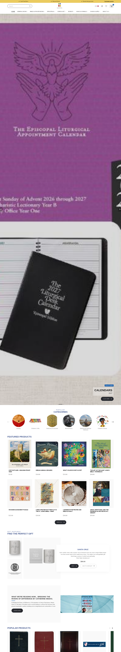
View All (59, 522)
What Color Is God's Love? (72, 470)
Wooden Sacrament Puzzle (18, 510)
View (73, 566)
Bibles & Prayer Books (37, 11)
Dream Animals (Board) (44, 470)
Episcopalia (50, 11)
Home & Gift (61, 11)
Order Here (17, 610)
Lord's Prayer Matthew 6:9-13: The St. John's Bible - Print (46, 510)
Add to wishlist (87, 566)
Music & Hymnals (81, 11)
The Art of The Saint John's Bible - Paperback (100, 471)
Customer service (109, 1)
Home (13, 11)
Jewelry (70, 11)
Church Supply (94, 11)
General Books (22, 11)
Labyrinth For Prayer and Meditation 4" (72, 510)
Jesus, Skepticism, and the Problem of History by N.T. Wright (99, 511)
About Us (106, 11)
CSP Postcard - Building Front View (19, 471)
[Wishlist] (106, 6)
